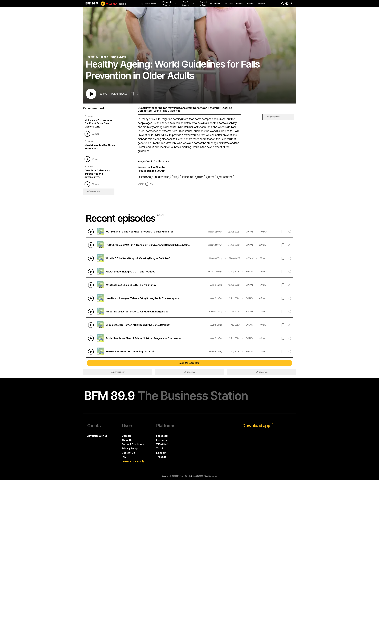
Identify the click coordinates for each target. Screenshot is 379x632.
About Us (127, 440)
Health (217, 3)
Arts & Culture (185, 3)
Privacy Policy (130, 448)
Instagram (162, 440)
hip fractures (145, 176)
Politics (228, 3)
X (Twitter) (162, 444)
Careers (126, 435)
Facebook (162, 435)
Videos (250, 3)
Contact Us (128, 452)
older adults (187, 176)
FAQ (124, 456)
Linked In (161, 452)
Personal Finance (166, 3)
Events (239, 3)
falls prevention (162, 176)
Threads (161, 456)
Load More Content (189, 363)
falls (175, 176)
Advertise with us (97, 435)
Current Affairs (203, 3)
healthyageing (225, 176)
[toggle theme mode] (287, 3)
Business (149, 3)
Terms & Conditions (133, 444)
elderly (200, 176)
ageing (211, 176)
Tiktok (160, 448)
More (260, 3)
